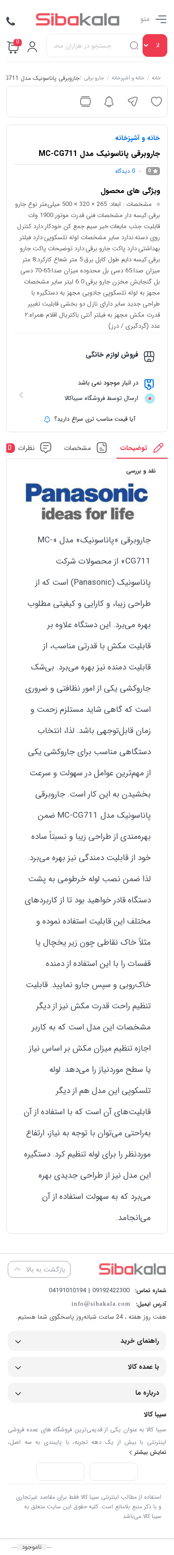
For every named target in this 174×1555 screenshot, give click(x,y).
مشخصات (77, 448)
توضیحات (133, 448)
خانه (155, 79)
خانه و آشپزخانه (127, 79)
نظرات (21, 448)
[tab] (142, 450)
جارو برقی (94, 79)
